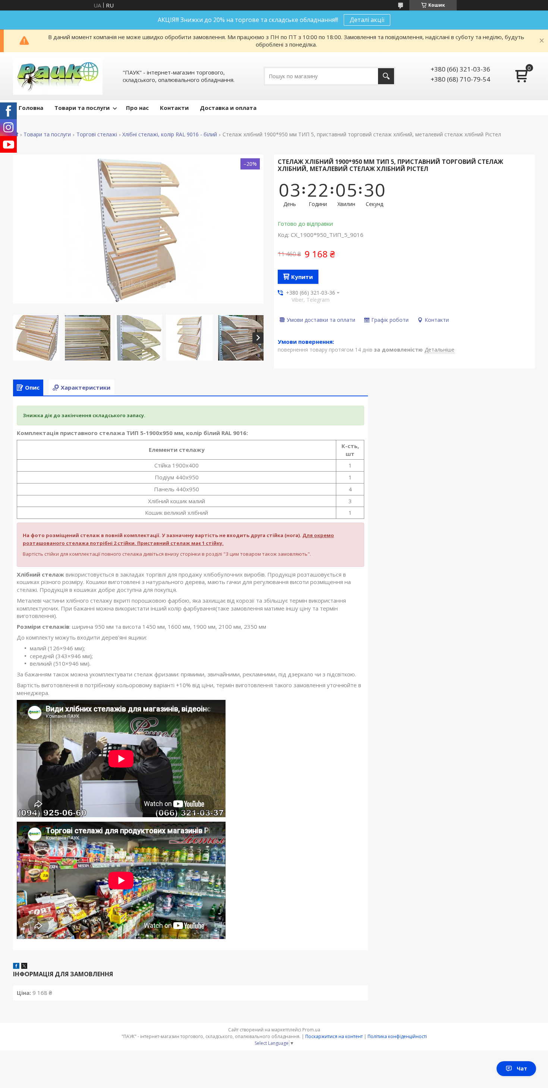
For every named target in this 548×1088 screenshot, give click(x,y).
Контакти (174, 107)
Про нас (137, 107)
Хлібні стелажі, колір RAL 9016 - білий (169, 134)
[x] (24, 966)
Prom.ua (311, 1030)
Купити (302, 276)
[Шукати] (386, 76)
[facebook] (16, 966)
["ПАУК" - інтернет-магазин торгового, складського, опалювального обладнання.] (58, 76)
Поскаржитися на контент (334, 1036)
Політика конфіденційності (397, 1036)
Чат (522, 1068)
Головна (31, 107)
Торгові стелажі (96, 134)
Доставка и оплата (228, 107)
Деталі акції (367, 20)
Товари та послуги (82, 107)
